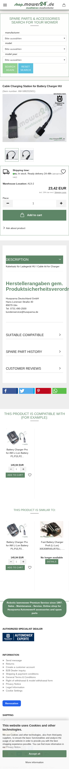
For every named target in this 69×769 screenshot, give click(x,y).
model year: (11, 54)
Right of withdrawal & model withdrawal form (29, 680)
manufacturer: (12, 32)
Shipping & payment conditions (22, 673)
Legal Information (15, 687)
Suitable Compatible (25, 335)
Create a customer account (20, 667)
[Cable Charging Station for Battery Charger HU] (34, 117)
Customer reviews (23, 368)
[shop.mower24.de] (34, 5)
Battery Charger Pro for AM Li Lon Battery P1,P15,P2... (17, 452)
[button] (10, 391)
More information (34, 762)
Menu (5, 5)
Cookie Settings (14, 690)
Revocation (11, 703)
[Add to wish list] (30, 475)
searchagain (10, 68)
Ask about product (15, 228)
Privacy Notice (13, 747)
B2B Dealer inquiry (16, 670)
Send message (14, 660)
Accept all (34, 753)
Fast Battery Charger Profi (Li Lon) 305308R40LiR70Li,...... (52, 545)
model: (8, 43)
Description (17, 259)
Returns (10, 663)
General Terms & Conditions (21, 677)
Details (51, 562)
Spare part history (24, 352)
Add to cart (34, 215)
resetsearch (25, 68)
